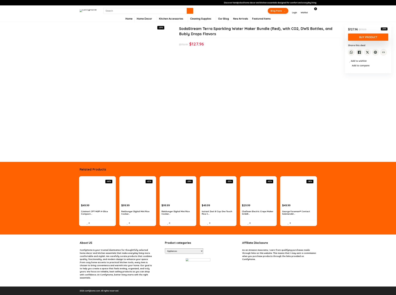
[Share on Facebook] (359, 52)
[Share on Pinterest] (375, 52)
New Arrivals (240, 18)
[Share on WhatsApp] (351, 52)
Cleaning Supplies (200, 18)
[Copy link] (383, 52)
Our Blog (223, 18)
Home (129, 18)
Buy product (368, 37)
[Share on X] (367, 52)
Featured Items (261, 18)
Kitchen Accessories (171, 18)
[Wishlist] (304, 9)
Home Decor (144, 18)
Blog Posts (278, 10)
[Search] (190, 11)
